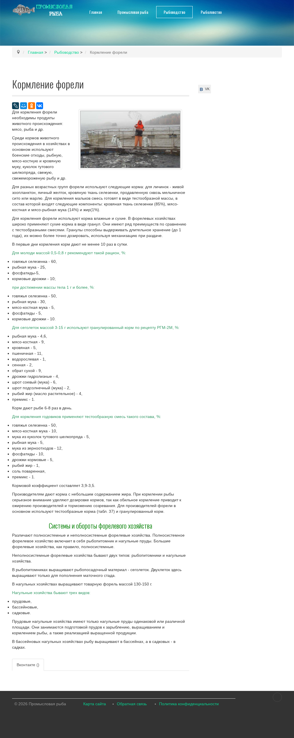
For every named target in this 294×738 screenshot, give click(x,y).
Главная (95, 12)
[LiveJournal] (15, 105)
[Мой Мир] (23, 105)
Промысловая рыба (132, 12)
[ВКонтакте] (39, 105)
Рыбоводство (174, 12)
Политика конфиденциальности (189, 704)
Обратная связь (132, 704)
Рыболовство (211, 12)
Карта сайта (94, 704)
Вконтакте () (28, 664)
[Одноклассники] (31, 105)
